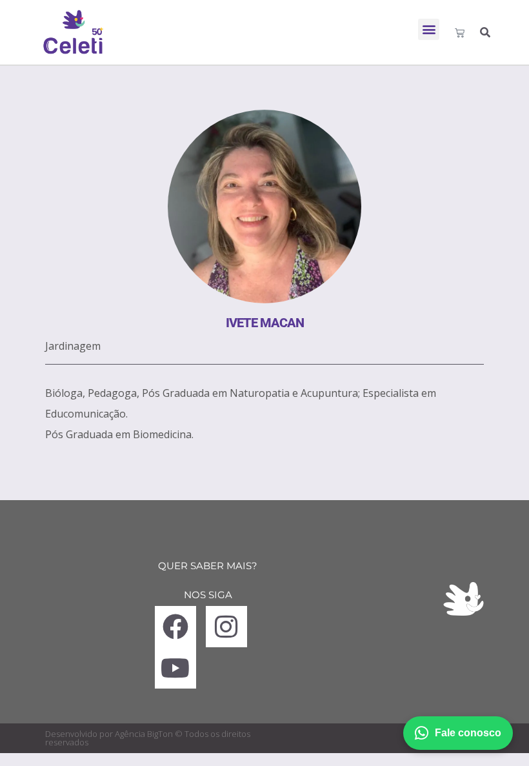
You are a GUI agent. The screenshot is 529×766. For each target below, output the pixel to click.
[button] (428, 29)
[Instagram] (226, 626)
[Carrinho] (459, 32)
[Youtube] (175, 668)
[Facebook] (175, 626)
